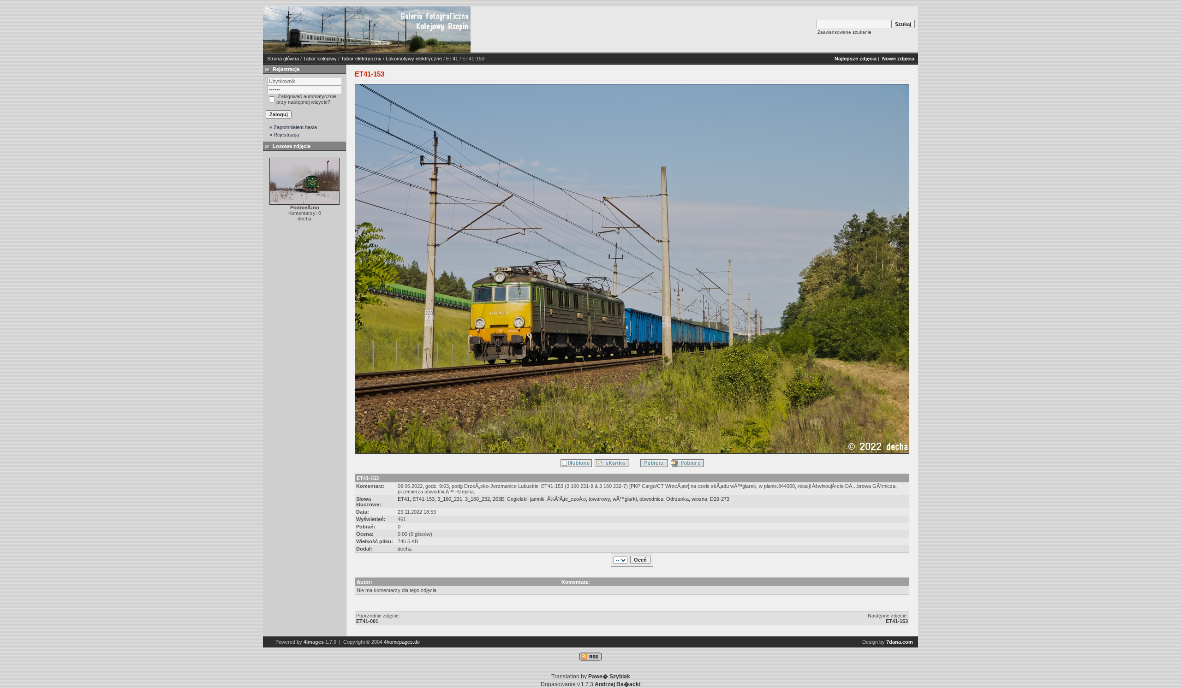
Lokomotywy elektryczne (414, 58)
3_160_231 (449, 499)
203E (498, 499)
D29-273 (719, 499)
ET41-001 (367, 621)
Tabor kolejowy (320, 58)
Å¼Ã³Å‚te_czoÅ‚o (566, 499)
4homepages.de (402, 642)
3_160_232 (477, 499)
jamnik (537, 499)
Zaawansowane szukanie (844, 32)
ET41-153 (423, 499)
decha (405, 549)
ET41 (452, 58)
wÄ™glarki (625, 499)
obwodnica (651, 499)
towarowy (599, 499)
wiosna (699, 499)
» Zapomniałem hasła (293, 127)
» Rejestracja (284, 134)
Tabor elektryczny (361, 58)
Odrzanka (677, 499)
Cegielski (517, 499)
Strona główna (283, 58)
